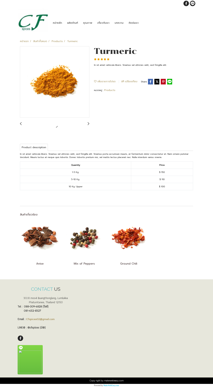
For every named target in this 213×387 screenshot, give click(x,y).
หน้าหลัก (57, 23)
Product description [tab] (34, 147)
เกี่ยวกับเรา (103, 23)
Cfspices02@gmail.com (40, 319)
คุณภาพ (87, 23)
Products (109, 90)
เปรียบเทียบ (130, 81)
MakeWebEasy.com (111, 385)
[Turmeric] (54, 82)
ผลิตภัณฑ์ (72, 23)
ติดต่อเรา (134, 23)
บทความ (119, 23)
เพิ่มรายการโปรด (106, 81)
